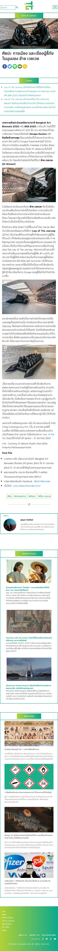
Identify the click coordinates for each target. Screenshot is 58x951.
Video (4, 930)
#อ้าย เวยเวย (44, 496)
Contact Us (34, 935)
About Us (23, 935)
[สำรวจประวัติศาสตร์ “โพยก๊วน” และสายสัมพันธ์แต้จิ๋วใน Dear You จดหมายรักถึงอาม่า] (29, 571)
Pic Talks (5, 927)
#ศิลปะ (32, 496)
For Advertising (49, 935)
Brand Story (7, 924)
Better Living (7, 917)
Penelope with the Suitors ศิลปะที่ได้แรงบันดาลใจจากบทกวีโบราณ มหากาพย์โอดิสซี (29, 639)
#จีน (9, 496)
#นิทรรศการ (20, 496)
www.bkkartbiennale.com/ (27, 486)
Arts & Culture (8, 920)
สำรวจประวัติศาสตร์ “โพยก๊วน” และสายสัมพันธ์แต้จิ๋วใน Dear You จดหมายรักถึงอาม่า (28, 589)
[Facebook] (4, 66)
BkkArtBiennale (42, 481)
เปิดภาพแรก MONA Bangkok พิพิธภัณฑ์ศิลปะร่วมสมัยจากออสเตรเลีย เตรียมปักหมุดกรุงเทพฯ (28, 687)
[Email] (20, 66)
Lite (3, 911)
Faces (4, 914)
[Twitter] (9, 66)
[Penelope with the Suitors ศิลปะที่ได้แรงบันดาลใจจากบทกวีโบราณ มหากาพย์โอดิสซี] (29, 621)
